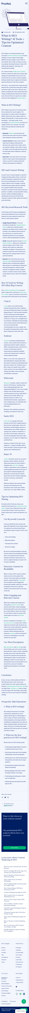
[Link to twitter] (8, 797)
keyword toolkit (7, 261)
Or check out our (9, 804)
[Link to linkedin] (5, 797)
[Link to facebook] (2, 797)
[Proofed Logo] (6, 3)
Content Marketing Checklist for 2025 (15, 892)
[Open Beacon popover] (24, 1001)
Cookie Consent (20, 1011)
